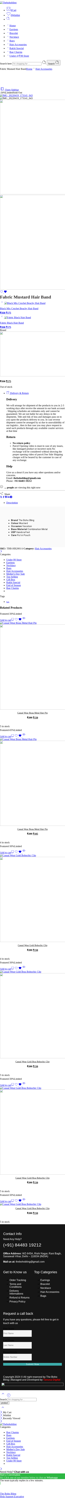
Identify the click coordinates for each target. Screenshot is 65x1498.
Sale (7, 602)
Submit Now (32, 1364)
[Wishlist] (3, 292)
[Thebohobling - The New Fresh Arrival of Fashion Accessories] (8, 2)
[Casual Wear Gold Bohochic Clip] (32, 898)
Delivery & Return (19, 393)
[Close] (1, 551)
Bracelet (13, 33)
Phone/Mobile (10, 1352)
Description (12, 502)
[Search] (8, 19)
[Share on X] (1, 497)
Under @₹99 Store (19, 56)
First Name (8, 1328)
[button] (7, 620)
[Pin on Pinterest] (6, 497)
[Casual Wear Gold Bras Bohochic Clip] (32, 1014)
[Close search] (3, 1409)
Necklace (14, 37)
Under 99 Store (14, 559)
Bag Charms (15, 52)
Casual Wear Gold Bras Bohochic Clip (32, 1061)
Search (51, 64)
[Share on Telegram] (11, 497)
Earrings (13, 29)
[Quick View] (23, 620)
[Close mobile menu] (1, 1421)
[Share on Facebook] (3, 497)
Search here (6, 63)
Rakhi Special (16, 48)
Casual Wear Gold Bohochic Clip (32, 945)
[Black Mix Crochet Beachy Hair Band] (2, 303)
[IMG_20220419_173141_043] (16, 95)
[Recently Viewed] (9, 1396)
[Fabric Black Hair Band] (2, 317)
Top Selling (12, 576)
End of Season (13, 585)
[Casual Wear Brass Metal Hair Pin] (32, 666)
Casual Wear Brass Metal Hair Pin (32, 713)
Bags (12, 40)
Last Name (8, 1340)
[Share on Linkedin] (8, 497)
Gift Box (10, 579)
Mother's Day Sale (15, 574)
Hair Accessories (18, 44)
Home (12, 25)
